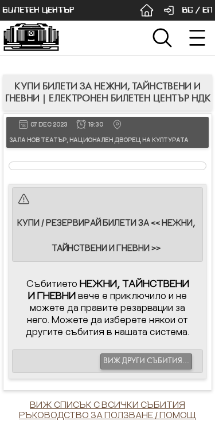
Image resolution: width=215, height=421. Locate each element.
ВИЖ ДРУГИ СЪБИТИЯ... (146, 360)
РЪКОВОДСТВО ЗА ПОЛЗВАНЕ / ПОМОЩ (107, 415)
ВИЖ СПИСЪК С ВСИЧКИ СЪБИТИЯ (107, 404)
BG (187, 10)
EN (207, 10)
